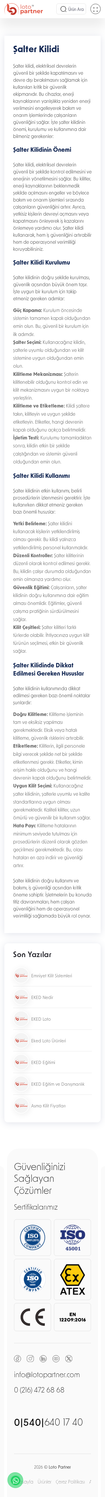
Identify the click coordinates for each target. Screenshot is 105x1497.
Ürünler (44, 1482)
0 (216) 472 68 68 (39, 1390)
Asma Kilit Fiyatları (48, 1106)
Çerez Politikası (70, 1482)
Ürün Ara (76, 10)
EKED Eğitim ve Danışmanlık (58, 1084)
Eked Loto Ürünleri (48, 1041)
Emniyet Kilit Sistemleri (51, 976)
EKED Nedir (42, 998)
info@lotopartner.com (47, 1375)
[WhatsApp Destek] (15, 1480)
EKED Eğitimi (43, 1063)
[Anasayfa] (23, 9)
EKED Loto (41, 1019)
